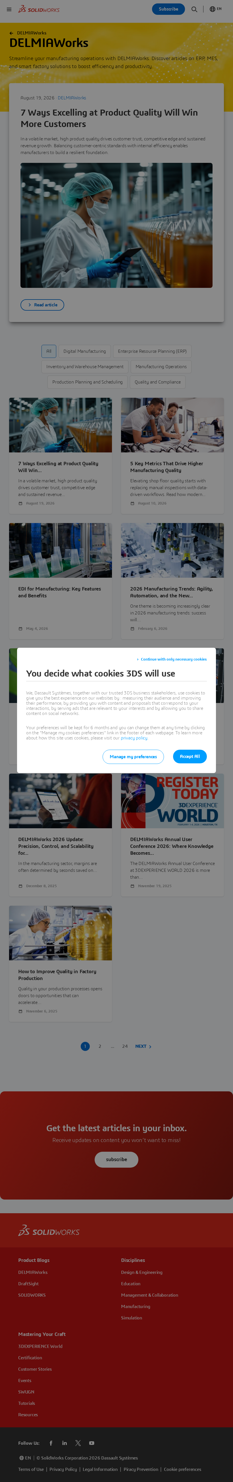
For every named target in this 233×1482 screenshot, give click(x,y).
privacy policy (134, 738)
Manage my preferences (133, 757)
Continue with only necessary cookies (174, 659)
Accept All (190, 756)
